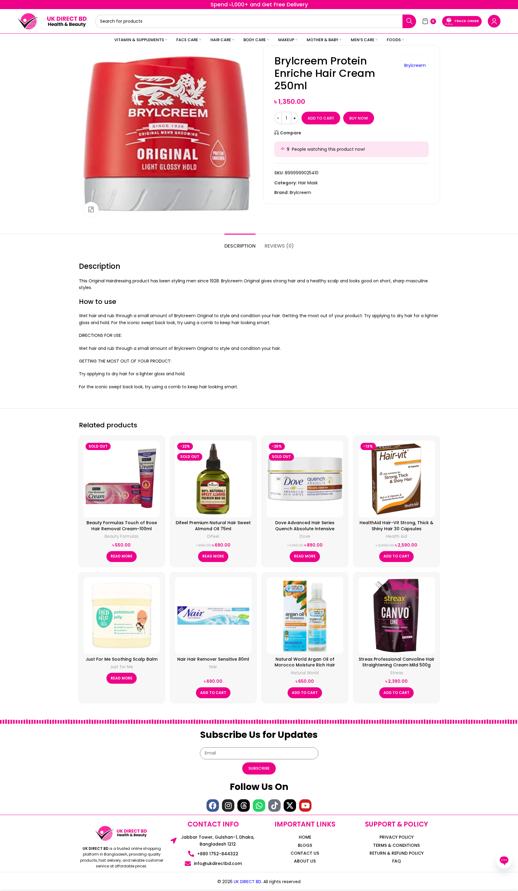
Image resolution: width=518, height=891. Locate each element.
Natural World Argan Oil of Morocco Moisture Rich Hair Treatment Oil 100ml (305, 665)
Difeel (213, 536)
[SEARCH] (409, 21)
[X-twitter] (290, 805)
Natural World (305, 673)
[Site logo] (28, 21)
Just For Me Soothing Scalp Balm (122, 659)
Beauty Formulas (121, 536)
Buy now (358, 118)
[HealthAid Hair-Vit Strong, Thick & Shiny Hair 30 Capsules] (396, 479)
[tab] (240, 243)
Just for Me (121, 667)
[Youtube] (305, 805)
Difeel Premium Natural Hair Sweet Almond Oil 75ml (213, 526)
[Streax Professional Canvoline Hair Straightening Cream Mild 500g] (396, 615)
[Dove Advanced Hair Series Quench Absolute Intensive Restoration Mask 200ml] (305, 479)
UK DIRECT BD (247, 882)
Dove (305, 536)
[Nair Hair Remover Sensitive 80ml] (213, 615)
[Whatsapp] (259, 805)
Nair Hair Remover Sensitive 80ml (213, 659)
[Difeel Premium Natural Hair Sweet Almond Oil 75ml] (213, 479)
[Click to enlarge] (91, 209)
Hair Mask (308, 183)
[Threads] (243, 805)
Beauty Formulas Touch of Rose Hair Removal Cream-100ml (121, 526)
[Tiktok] (274, 805)
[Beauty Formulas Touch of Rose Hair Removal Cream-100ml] (121, 479)
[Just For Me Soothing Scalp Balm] (121, 615)
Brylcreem (415, 65)
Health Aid (396, 536)
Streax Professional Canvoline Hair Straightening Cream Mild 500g (397, 662)
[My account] (494, 21)
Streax (396, 673)
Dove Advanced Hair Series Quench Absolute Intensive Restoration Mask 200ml (304, 529)
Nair (213, 667)
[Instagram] (228, 805)
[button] (396, 556)
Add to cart (321, 118)
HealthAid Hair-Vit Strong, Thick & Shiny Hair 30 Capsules (396, 526)
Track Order (466, 20)
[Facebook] (213, 805)
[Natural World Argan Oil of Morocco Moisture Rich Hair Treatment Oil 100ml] (305, 615)
